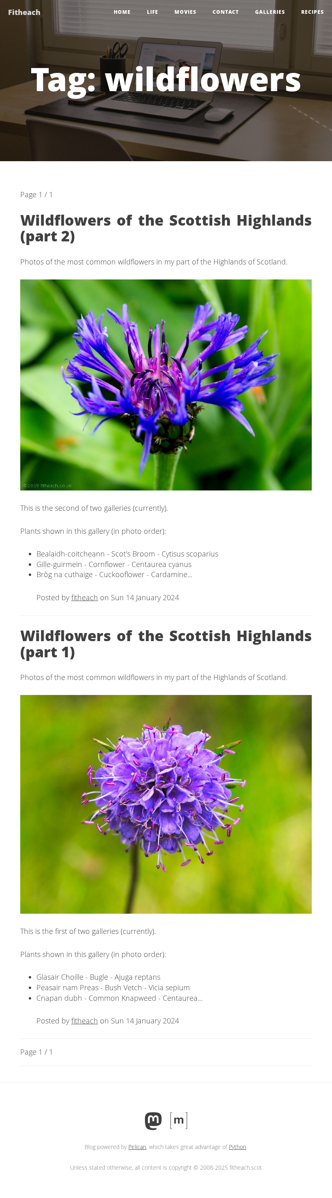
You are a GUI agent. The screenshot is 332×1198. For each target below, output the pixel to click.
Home (122, 12)
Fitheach (24, 12)
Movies (185, 12)
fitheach (84, 597)
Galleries (270, 12)
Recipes (312, 12)
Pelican (137, 1147)
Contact (226, 12)
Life (152, 12)
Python (237, 1147)
